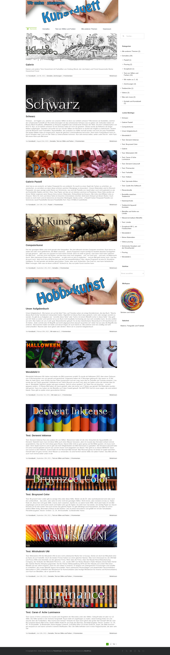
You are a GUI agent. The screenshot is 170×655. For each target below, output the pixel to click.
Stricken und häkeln (128, 312)
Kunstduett (32, 76)
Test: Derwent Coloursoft (131, 164)
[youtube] (131, 651)
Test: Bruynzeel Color (38, 494)
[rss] (139, 651)
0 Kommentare (68, 76)
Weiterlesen (113, 76)
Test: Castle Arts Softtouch (131, 186)
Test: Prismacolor (128, 168)
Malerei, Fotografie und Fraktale (132, 326)
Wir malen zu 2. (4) (131, 79)
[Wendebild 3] (71, 354)
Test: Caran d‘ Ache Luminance (43, 612)
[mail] (143, 651)
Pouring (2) (128, 64)
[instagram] (135, 651)
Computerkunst (34, 245)
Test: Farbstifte (127, 172)
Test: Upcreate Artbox (130, 181)
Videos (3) (125, 93)
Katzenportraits (127, 201)
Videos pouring (127, 242)
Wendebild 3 (32, 372)
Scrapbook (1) (129, 69)
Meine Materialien (128, 237)
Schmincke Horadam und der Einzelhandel (131, 247)
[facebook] (122, 651)
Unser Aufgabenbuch (37, 308)
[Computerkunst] (71, 227)
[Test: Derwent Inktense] (71, 417)
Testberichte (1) (127, 88)
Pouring (125, 252)
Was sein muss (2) (128, 97)
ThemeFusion (57, 651)
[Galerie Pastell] (71, 164)
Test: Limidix (126, 222)
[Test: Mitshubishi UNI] (71, 535)
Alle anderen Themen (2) (131, 51)
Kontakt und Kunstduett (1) (132, 102)
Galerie (30, 64)
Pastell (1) (127, 60)
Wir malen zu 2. (55, 331)
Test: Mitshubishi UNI (37, 551)
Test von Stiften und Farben (65, 141)
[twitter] (127, 651)
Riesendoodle (127, 190)
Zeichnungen (57, 76)
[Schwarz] (71, 98)
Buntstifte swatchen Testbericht (129, 195)
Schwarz (30, 116)
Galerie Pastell (34, 181)
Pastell (50, 204)
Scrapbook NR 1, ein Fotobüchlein (129, 227)
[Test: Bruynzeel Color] (71, 478)
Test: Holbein (126, 177)
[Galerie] (71, 47)
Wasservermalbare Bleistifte (132, 218)
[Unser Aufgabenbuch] (71, 291)
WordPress (87, 651)
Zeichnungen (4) (130, 84)
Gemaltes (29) (127, 56)
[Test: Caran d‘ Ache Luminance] (71, 596)
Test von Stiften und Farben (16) (131, 74)
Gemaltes (50, 76)
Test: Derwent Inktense (38, 435)
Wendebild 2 (126, 233)
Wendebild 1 (126, 257)
